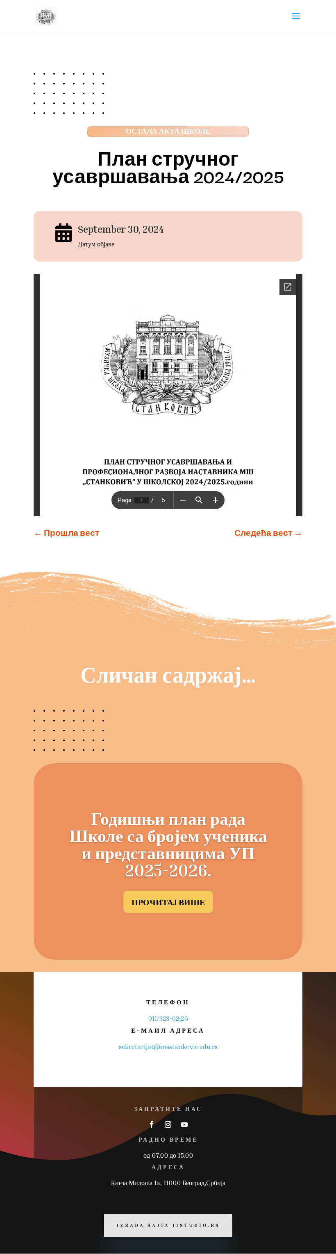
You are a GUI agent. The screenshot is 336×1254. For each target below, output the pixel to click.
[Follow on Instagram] (168, 1124)
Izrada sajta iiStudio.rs (168, 1225)
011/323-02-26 (168, 1018)
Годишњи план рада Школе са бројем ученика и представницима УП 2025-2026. (168, 844)
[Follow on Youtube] (184, 1124)
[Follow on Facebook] (151, 1124)
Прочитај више (168, 902)
